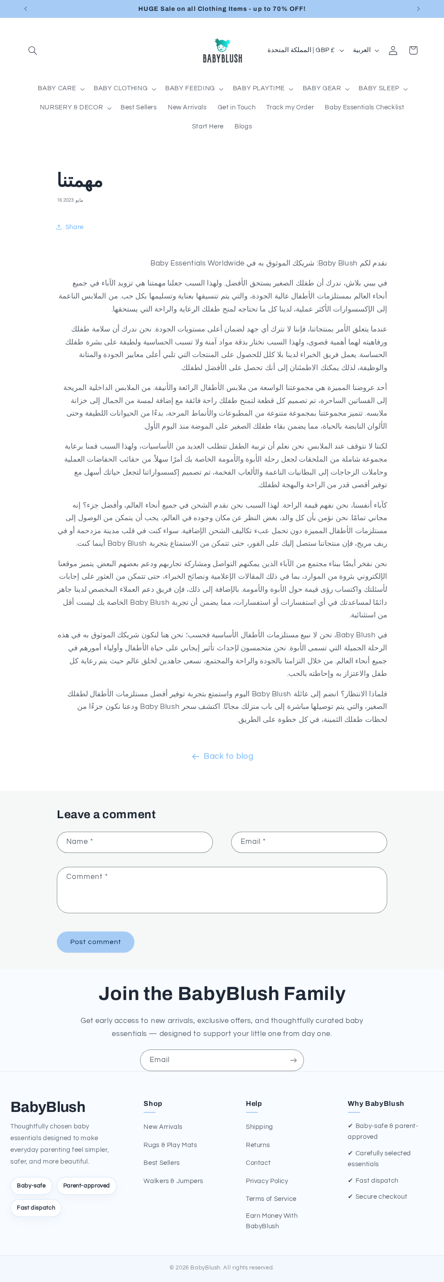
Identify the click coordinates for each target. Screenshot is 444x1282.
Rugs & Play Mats (170, 1145)
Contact (258, 1163)
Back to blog (229, 756)
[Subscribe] (294, 1060)
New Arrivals (163, 1127)
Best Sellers (162, 1163)
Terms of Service (271, 1199)
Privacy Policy (267, 1181)
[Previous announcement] (25, 8)
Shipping (259, 1127)
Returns (258, 1145)
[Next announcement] (418, 8)
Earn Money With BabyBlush (271, 1221)
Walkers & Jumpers (173, 1181)
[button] (33, 50)
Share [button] (74, 227)
